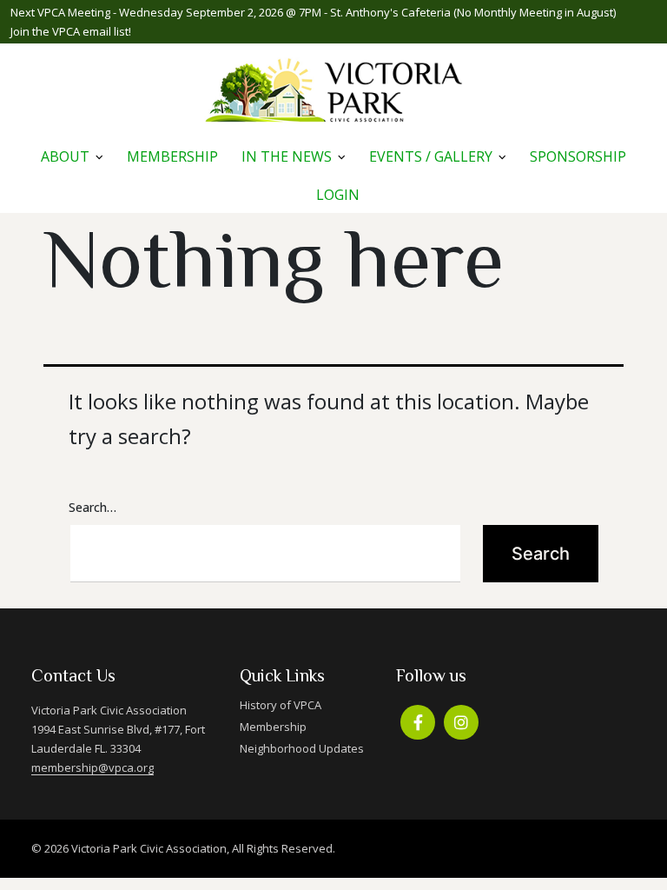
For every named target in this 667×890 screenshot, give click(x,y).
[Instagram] (461, 722)
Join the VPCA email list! (70, 31)
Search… (92, 507)
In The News (286, 156)
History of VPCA (280, 705)
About (65, 156)
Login (338, 194)
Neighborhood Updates (302, 748)
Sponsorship (578, 156)
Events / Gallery (430, 156)
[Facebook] (417, 722)
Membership (172, 156)
